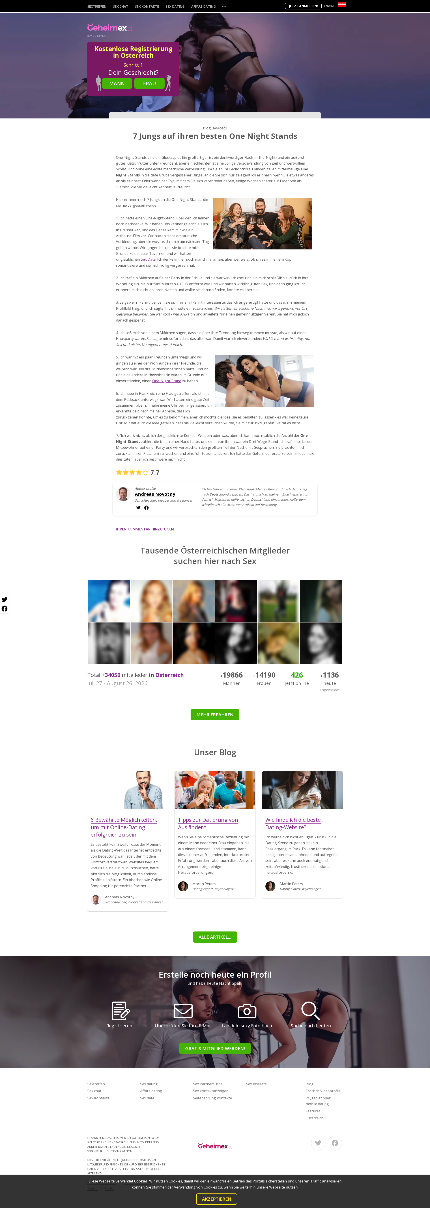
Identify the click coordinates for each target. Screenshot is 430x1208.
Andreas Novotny (155, 494)
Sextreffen (96, 6)
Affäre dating (203, 6)
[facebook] (138, 507)
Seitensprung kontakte (212, 1098)
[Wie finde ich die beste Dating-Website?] (302, 790)
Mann (117, 83)
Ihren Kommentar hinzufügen (145, 529)
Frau (149, 83)
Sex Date (148, 259)
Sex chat (120, 6)
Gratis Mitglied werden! (215, 1048)
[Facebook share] (4, 608)
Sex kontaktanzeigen (210, 1090)
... (224, 6)
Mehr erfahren (215, 715)
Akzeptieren (216, 1199)
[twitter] (146, 507)
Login (329, 6)
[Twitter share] (4, 599)
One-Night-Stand (166, 380)
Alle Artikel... (215, 937)
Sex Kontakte (147, 6)
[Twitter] (318, 1143)
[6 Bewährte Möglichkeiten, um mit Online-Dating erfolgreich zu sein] (127, 790)
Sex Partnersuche (208, 1083)
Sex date (147, 1098)
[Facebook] (335, 1143)
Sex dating (175, 6)
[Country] (342, 4)
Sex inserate (256, 1083)
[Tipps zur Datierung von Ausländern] (215, 790)
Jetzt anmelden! (303, 6)
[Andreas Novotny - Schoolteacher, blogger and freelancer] (123, 497)
